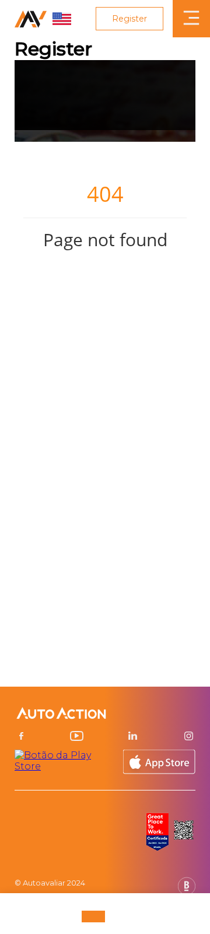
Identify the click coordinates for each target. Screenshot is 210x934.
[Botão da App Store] (159, 762)
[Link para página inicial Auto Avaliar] (43, 18)
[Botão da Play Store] (64, 762)
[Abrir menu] (191, 18)
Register (129, 18)
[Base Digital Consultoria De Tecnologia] (186, 891)
